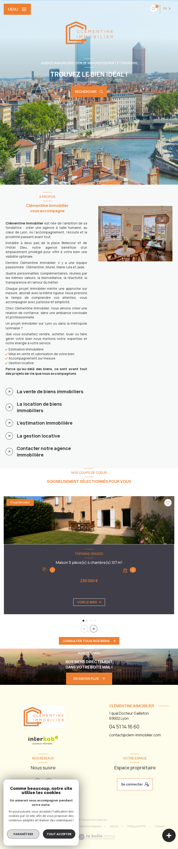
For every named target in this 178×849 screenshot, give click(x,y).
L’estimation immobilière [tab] (45, 423)
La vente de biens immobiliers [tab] (50, 391)
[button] (93, 628)
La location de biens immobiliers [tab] (39, 407)
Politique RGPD (136, 826)
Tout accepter (59, 834)
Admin (114, 826)
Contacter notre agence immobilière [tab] (44, 451)
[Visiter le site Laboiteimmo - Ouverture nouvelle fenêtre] (96, 837)
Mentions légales (90, 826)
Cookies (159, 826)
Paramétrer (23, 834)
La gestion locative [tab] (38, 436)
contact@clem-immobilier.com (135, 734)
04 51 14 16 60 (124, 726)
